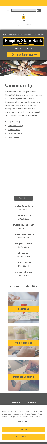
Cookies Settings (23, 422)
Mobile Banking (23, 343)
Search (8, 10)
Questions (23, 198)
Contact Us (18, 48)
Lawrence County (15, 125)
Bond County (13, 138)
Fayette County (15, 134)
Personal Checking (23, 377)
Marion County (14, 129)
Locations (23, 309)
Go (38, 10)
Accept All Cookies (23, 437)
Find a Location (28, 48)
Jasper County (14, 121)
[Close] (43, 408)
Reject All (23, 429)
